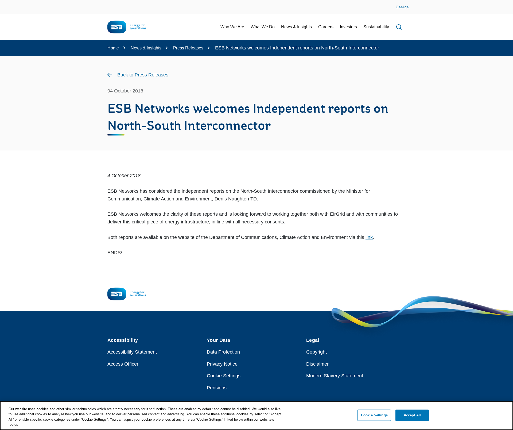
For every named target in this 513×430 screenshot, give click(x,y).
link (369, 237)
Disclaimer (317, 364)
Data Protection (223, 352)
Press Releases (188, 48)
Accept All (412, 415)
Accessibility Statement (132, 352)
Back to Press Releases (142, 75)
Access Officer (122, 364)
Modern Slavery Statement (334, 375)
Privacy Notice (222, 364)
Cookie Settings (223, 375)
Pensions (217, 387)
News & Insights (146, 48)
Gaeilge (402, 7)
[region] (256, 415)
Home (113, 48)
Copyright (316, 352)
